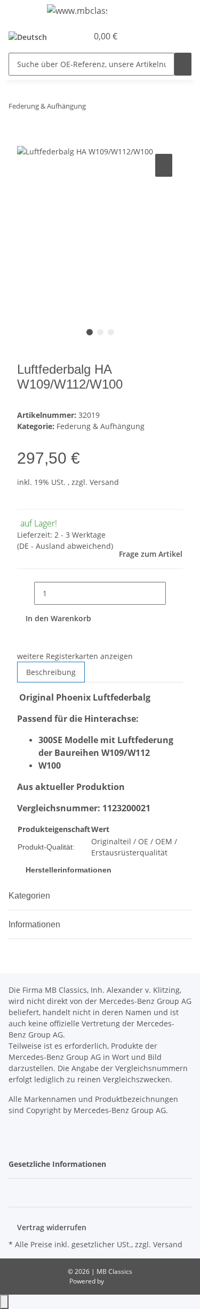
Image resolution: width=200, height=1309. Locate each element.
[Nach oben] (4, 1302)
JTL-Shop (118, 1281)
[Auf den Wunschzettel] (163, 165)
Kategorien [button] (30, 895)
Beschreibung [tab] (51, 672)
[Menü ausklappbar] (22, 12)
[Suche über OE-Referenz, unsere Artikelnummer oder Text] (182, 64)
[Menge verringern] (25, 593)
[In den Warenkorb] (25, 139)
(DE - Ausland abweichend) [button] (65, 546)
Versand (104, 482)
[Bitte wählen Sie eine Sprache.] (31, 36)
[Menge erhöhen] (174, 593)
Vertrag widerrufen (51, 1227)
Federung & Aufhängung (101, 426)
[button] (68, 36)
